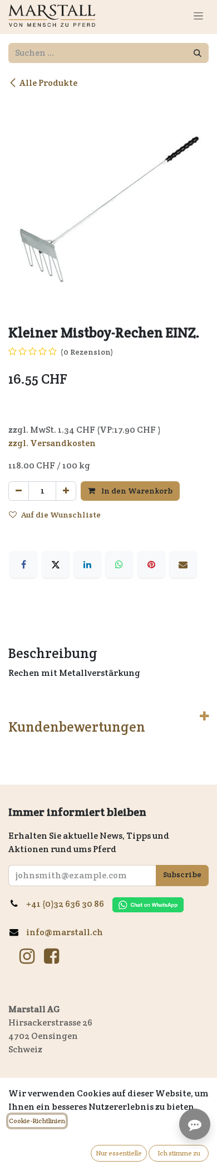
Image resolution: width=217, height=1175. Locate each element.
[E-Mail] (183, 564)
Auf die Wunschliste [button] (61, 515)
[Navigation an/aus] (198, 15)
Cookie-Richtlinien (37, 1120)
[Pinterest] (151, 564)
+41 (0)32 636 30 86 (69, 904)
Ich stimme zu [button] (178, 1153)
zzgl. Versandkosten (52, 443)
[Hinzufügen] (66, 491)
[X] (55, 564)
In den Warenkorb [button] (136, 491)
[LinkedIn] (87, 564)
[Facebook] (23, 564)
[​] (27, 956)
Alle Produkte (48, 83)
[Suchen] (197, 53)
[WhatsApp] (119, 564)
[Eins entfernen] (18, 491)
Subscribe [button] (182, 874)
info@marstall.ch (65, 932)
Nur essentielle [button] (119, 1153)
